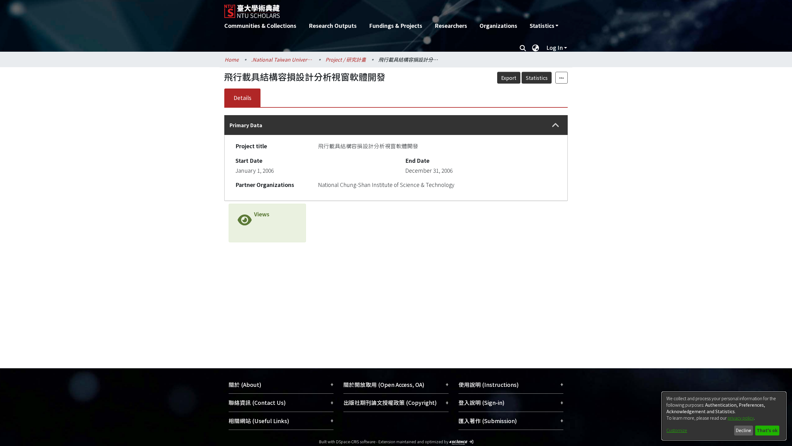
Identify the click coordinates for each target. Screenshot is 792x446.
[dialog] (724, 416)
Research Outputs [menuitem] (333, 25)
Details (242, 98)
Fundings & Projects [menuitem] (395, 25)
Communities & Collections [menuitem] (260, 25)
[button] (555, 125)
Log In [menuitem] (554, 47)
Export (508, 77)
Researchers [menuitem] (451, 25)
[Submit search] (523, 47)
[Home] (362, 9)
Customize (676, 430)
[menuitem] (544, 25)
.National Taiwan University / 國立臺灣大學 (282, 59)
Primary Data (246, 125)
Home (232, 59)
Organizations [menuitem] (498, 25)
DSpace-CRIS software (355, 441)
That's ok (767, 430)
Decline (743, 430)
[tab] (396, 125)
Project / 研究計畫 (345, 59)
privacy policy (741, 418)
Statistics (537, 77)
